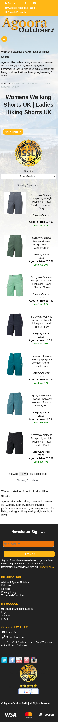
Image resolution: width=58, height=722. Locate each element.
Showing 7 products (28, 185)
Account (11, 3)
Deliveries (6, 585)
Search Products (16, 12)
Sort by (28, 171)
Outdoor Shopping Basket (22, 7)
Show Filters (12, 131)
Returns (5, 589)
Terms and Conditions (13, 595)
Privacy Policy (8, 592)
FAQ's (4, 619)
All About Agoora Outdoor (15, 582)
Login (4, 612)
